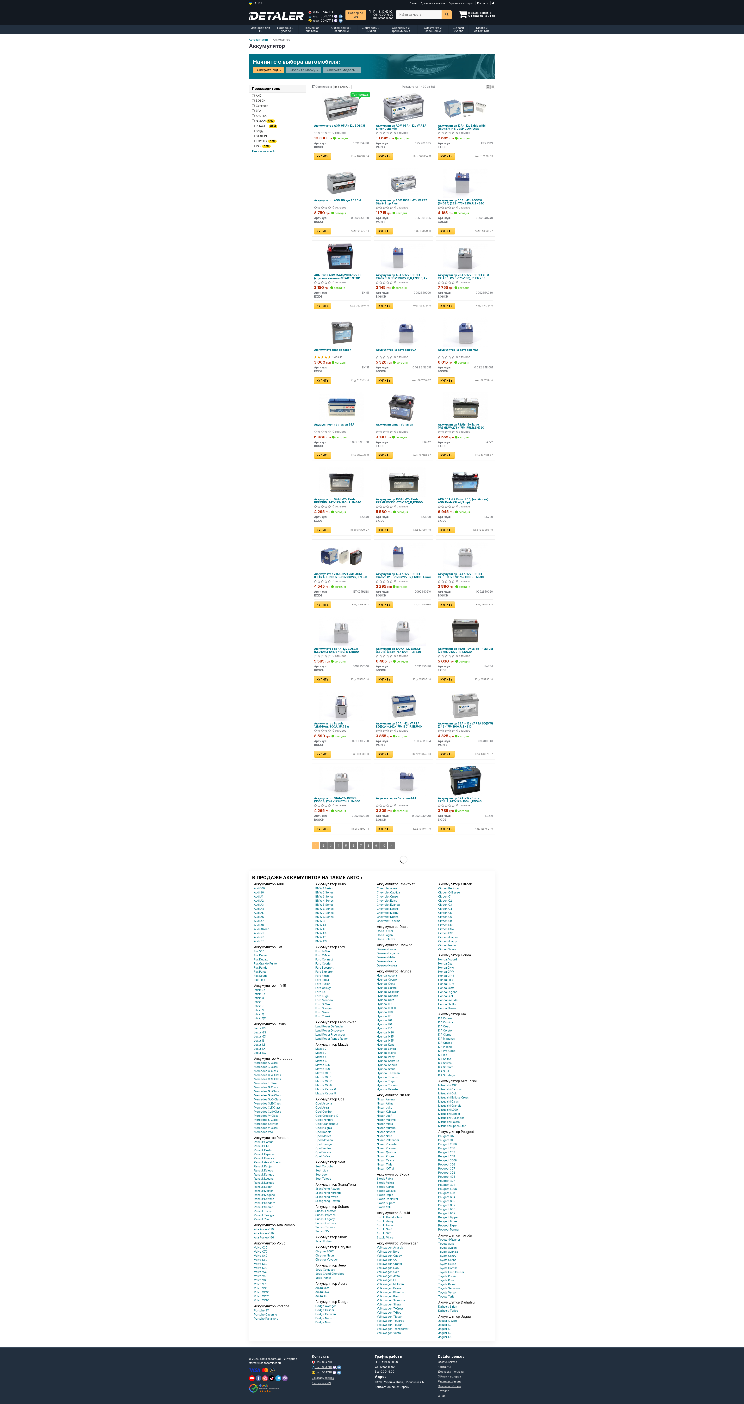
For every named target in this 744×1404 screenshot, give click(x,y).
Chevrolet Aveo (387, 888)
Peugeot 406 (446, 1176)
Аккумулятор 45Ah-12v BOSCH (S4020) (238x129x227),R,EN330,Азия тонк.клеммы (403, 277)
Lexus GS (260, 1032)
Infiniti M (259, 1010)
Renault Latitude (264, 1182)
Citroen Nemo (447, 945)
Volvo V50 (260, 1276)
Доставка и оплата (433, 3)
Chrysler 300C (324, 1251)
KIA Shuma (445, 1063)
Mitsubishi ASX (447, 1085)
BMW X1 (320, 925)
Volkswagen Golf (388, 1272)
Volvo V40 (261, 1272)
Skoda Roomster (387, 1199)
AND (259, 95)
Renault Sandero (264, 1203)
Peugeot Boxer (448, 1221)
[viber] (258, 1378)
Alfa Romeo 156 (264, 1229)
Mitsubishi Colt (447, 1093)
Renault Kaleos (263, 1170)
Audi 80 (259, 892)
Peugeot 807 (446, 1213)
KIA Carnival (445, 1022)
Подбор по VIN (355, 14)
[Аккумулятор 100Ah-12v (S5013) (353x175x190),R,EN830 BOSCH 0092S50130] (403, 630)
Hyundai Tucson (387, 1085)
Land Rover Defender (329, 1026)
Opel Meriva (323, 1136)
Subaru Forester (325, 1211)
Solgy (259, 131)
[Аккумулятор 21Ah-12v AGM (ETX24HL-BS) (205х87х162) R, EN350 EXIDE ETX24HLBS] (341, 556)
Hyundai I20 (384, 1020)
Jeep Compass (325, 1269)
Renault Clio (261, 1146)
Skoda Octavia (386, 1190)
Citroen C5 (445, 912)
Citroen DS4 (446, 929)
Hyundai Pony (386, 1056)
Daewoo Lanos (386, 949)
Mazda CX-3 (323, 1073)
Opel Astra (322, 1107)
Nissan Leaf (384, 1115)
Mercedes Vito (263, 1132)
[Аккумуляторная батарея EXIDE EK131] (341, 332)
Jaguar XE (444, 1324)
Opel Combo (323, 1111)
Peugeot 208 (446, 1156)
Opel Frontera (324, 1119)
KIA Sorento (445, 1067)
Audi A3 (259, 904)
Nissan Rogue (385, 1156)
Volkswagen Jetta (388, 1276)
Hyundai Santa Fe (388, 1060)
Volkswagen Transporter (392, 1328)
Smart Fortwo (323, 1241)
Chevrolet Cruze (387, 896)
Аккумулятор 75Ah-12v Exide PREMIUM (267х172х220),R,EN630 (465, 650)
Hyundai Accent (387, 975)
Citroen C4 (445, 908)
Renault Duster (263, 1150)
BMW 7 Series (324, 912)
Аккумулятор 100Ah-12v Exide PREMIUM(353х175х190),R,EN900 (399, 501)
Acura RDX (322, 1291)
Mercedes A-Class (266, 1062)
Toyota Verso (447, 1292)
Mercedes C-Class (266, 1071)
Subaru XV (322, 1231)
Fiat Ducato (261, 959)
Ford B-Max (322, 951)
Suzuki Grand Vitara (389, 1217)
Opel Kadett (323, 1132)
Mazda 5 (320, 1056)
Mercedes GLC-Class (267, 1099)
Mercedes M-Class (266, 1115)
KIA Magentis (446, 1038)
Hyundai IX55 (385, 1040)
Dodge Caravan (325, 1314)
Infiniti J (259, 1006)
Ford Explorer (324, 971)
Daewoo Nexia (386, 961)
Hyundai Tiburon (387, 1077)
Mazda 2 (320, 1048)
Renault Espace (264, 1154)
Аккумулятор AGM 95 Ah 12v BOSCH (339, 125)
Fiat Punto (260, 971)
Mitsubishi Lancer (449, 1113)
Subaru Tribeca (325, 1227)
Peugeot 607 (446, 1205)
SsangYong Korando (328, 1192)
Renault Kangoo (264, 1174)
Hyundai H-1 (384, 1004)
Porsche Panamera (266, 1318)
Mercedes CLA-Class (267, 1075)
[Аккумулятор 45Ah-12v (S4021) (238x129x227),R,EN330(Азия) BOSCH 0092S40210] (403, 556)
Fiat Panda (260, 967)
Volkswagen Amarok (390, 1247)
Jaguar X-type (447, 1320)
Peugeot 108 (446, 1140)
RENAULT (266, 126)
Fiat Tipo (259, 979)
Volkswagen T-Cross (390, 1308)
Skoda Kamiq (385, 1186)
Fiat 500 (259, 951)
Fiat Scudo (261, 975)
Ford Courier (323, 963)
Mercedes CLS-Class (267, 1079)
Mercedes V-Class (266, 1127)
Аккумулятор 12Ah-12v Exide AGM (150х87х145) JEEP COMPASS (462, 127)
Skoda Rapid (385, 1194)
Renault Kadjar (263, 1166)
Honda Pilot (445, 996)
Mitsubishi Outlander (451, 1117)
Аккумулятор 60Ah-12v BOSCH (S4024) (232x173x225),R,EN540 (461, 202)
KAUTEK (261, 115)
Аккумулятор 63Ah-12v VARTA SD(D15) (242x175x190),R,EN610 (465, 725)
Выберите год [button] (267, 70)
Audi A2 (259, 900)
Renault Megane (264, 1194)
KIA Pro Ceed (447, 1050)
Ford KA (320, 992)
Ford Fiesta (322, 975)
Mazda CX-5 (323, 1077)
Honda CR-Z (446, 975)
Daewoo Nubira (387, 965)
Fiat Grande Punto (265, 963)
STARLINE (262, 136)
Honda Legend (447, 992)
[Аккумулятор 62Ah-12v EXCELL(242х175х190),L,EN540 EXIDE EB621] (465, 780)
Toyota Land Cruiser (451, 1272)
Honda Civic (446, 967)
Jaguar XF (444, 1328)
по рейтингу (341, 86)
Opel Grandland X (326, 1123)
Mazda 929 (322, 1069)
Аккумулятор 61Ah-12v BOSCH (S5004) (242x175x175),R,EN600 (337, 800)
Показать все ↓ (263, 151)
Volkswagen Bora (388, 1251)
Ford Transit (323, 1016)
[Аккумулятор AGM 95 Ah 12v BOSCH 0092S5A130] (341, 107)
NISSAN (265, 120)
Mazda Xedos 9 (325, 1093)
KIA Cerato (445, 1030)
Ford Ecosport (324, 967)
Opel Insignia (323, 1127)
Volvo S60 (260, 1259)
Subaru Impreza (325, 1215)
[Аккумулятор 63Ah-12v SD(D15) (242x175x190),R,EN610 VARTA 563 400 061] (465, 705)
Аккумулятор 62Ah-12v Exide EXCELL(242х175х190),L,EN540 (460, 800)
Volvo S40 (260, 1255)
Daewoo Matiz (386, 957)
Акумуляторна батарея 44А (396, 798)
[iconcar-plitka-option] (488, 87)
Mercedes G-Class (266, 1087)
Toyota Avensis (448, 1251)
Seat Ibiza (321, 1170)
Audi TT (259, 941)
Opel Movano (324, 1140)
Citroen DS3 (446, 925)
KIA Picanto (445, 1046)
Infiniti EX (259, 989)
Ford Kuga (322, 996)
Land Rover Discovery (329, 1030)
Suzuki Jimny (385, 1221)
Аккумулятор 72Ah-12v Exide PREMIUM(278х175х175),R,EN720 (461, 426)
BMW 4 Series (324, 900)
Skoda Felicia (385, 1182)
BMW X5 (320, 937)
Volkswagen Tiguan (389, 1316)
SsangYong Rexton (327, 1200)
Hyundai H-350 (386, 1008)
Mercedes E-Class (265, 1083)
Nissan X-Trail (385, 1168)
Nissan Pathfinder (388, 1140)
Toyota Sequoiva (449, 1288)
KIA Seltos (444, 1059)
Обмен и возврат (449, 1376)
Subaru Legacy (325, 1219)
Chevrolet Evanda (388, 904)
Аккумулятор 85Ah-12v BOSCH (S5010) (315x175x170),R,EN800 (336, 650)
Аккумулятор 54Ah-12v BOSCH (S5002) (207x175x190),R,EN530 (461, 575)
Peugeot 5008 (447, 1188)
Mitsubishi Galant (448, 1101)
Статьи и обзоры (449, 1386)
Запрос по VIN (321, 1383)
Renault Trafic (263, 1211)
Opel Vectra (323, 1148)
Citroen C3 (445, 904)
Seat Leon (321, 1174)
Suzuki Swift (384, 1229)
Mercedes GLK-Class (267, 1107)
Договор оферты (449, 1381)
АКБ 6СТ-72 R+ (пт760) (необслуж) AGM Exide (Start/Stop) (463, 501)
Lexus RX (260, 1052)
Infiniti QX (260, 1018)
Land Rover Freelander (330, 1034)
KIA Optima (445, 1042)
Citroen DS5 (446, 933)
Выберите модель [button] (341, 70)
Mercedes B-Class (266, 1066)
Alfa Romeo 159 (264, 1233)
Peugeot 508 (446, 1193)
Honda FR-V (446, 979)
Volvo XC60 (262, 1292)
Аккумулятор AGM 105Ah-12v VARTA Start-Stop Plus (402, 202)
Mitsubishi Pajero (449, 1121)
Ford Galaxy (323, 987)
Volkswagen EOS (388, 1267)
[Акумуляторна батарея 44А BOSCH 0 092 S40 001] (403, 780)
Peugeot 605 (446, 1201)
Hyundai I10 (384, 1016)
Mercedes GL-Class (266, 1091)
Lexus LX (260, 1048)
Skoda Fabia (385, 1178)
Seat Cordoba (324, 1166)
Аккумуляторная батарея (332, 349)
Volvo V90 (261, 1288)
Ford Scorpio (323, 1008)
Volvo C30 (260, 1247)
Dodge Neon (323, 1318)
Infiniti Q (259, 1014)
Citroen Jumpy (447, 941)
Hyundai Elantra (387, 987)
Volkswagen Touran (389, 1324)
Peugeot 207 (446, 1152)
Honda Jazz (446, 987)
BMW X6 (321, 941)
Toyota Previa (447, 1276)
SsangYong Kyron (326, 1196)
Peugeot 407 (446, 1180)
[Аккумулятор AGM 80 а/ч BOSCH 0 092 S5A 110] (341, 182)
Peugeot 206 (446, 1148)
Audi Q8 (259, 937)
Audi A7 (259, 921)
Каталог (443, 1391)
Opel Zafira (322, 1156)
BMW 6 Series (324, 908)
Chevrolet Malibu (388, 912)
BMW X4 (320, 933)
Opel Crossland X (326, 1115)
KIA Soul (443, 1071)
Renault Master (263, 1190)
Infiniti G (259, 998)
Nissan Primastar (387, 1144)
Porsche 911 (261, 1310)
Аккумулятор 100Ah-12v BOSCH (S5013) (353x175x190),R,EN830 (398, 650)
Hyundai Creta (386, 983)
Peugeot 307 (446, 1168)
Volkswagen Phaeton (390, 1292)
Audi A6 (259, 916)
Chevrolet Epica (387, 900)
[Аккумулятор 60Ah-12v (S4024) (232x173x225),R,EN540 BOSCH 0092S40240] (465, 182)
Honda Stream (447, 1008)
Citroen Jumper (448, 937)
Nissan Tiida (384, 1164)
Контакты (482, 3)
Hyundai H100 (385, 1012)
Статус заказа (447, 1362)
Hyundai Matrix (386, 1052)
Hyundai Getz (385, 1000)
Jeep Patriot (323, 1277)
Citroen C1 (444, 896)
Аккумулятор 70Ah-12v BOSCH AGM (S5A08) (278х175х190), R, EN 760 (463, 277)
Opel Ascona (323, 1103)
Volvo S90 (260, 1267)
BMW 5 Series (324, 904)
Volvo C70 (261, 1251)
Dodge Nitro (323, 1322)
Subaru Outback (325, 1223)
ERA (258, 110)
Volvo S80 (260, 1263)
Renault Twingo (264, 1215)
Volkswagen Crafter (389, 1263)
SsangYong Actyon (327, 1188)
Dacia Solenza (386, 939)
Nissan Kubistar (386, 1111)
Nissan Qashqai (386, 1152)
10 (383, 845)
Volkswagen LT (386, 1280)
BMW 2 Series (324, 892)
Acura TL (321, 1296)
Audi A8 (259, 925)
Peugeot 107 (446, 1136)
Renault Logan (263, 1186)
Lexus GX (260, 1036)
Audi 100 (259, 888)
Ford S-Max (322, 1004)
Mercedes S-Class (266, 1119)
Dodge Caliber (324, 1310)
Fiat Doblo (260, 955)
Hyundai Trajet (386, 1081)
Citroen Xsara (447, 949)
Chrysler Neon (324, 1255)
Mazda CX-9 (323, 1085)
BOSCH (260, 100)
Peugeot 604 (446, 1197)
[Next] (391, 845)
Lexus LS (259, 1044)
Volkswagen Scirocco (391, 1300)
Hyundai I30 (384, 1024)
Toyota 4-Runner (449, 1239)
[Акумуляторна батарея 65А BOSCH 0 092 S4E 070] (341, 406)
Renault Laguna (264, 1178)
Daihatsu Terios (448, 1310)
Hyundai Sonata (387, 1065)
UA (254, 3)
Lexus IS (259, 1040)
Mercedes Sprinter (266, 1123)
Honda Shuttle (447, 1004)
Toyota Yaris (446, 1296)
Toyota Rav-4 (447, 1284)
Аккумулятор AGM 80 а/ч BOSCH (337, 200)
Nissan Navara (386, 1132)
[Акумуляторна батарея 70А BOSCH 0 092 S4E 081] (465, 332)
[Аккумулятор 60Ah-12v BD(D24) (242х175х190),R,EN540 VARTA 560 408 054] (403, 705)
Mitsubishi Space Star (452, 1126)
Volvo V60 (261, 1280)
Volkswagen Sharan (389, 1304)
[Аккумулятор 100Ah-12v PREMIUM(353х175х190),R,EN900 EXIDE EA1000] (403, 481)
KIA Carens (445, 1018)
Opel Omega (323, 1144)
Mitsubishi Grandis (449, 1105)
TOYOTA (265, 141)
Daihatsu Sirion (447, 1306)
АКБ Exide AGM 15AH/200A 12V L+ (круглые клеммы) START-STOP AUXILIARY (337, 277)
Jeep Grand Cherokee (329, 1273)
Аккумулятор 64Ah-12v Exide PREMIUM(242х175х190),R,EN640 (337, 501)
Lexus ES (260, 1028)
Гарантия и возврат (461, 3)
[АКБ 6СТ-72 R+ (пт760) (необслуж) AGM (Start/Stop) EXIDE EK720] (465, 481)
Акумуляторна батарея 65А (334, 424)
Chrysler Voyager (326, 1259)
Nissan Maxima (386, 1119)
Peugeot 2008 (447, 1144)
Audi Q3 (259, 933)
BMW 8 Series (324, 916)
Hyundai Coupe (387, 979)
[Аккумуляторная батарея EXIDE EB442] (403, 406)
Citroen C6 (445, 916)
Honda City (445, 963)
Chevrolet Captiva (388, 892)
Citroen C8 (445, 921)
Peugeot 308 (446, 1172)
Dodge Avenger (325, 1306)
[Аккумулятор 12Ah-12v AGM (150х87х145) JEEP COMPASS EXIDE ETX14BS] (465, 107)
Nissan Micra (385, 1123)
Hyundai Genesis (387, 995)
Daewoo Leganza (388, 953)
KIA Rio (442, 1054)
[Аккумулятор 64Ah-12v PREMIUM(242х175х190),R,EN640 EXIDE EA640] (341, 481)
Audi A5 (259, 912)
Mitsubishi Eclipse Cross (453, 1097)
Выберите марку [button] (302, 70)
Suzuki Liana (385, 1225)
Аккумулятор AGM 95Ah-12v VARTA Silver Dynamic (401, 127)
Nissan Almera (386, 1099)
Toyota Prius (446, 1280)
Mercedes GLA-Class (267, 1095)
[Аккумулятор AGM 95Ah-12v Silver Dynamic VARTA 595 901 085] (403, 107)
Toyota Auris (446, 1243)
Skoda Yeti (384, 1207)
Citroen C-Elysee (449, 892)
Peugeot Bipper (448, 1217)
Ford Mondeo (324, 1000)
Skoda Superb (386, 1203)
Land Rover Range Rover (331, 1038)
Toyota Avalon (447, 1247)
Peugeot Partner (448, 1229)
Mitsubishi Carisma (450, 1089)
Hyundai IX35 (385, 1036)
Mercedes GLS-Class (267, 1111)
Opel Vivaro (323, 1152)
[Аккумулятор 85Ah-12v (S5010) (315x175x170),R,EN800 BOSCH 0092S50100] (341, 630)
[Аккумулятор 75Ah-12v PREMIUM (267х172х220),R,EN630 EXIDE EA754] (465, 630)
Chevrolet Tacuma (388, 921)
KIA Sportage (446, 1075)
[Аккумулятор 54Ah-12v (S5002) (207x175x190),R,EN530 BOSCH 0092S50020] (465, 556)
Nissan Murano (386, 1127)
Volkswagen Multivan (390, 1284)
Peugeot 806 (446, 1209)
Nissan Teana (385, 1160)
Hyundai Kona (385, 1044)
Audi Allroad (261, 929)
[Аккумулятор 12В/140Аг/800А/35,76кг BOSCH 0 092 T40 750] (341, 705)
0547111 (323, 12)
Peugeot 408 (446, 1184)
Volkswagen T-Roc (389, 1312)
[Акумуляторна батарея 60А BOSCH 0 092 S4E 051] (403, 332)
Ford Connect (324, 959)
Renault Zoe (262, 1219)
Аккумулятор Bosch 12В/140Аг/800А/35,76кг (331, 725)
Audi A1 (258, 896)
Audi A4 (259, 908)
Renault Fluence (264, 1158)
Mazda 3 (320, 1052)
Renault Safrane (264, 1199)
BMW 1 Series (324, 888)
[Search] (447, 14)
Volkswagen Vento (389, 1332)
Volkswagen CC (387, 1259)
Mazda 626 (322, 1065)
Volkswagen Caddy (389, 1255)
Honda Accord (447, 959)
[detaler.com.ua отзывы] (264, 1388)
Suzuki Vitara (385, 1237)
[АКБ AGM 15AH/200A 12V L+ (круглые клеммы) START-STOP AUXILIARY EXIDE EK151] (342, 257)
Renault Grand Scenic (268, 1162)
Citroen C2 (445, 900)
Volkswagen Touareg (390, 1320)
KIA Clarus (444, 1034)
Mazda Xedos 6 (325, 1089)
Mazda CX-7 (323, 1081)
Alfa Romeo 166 (264, 1237)
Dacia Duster (385, 931)
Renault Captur (263, 1142)
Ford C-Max (323, 955)
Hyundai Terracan (388, 1073)
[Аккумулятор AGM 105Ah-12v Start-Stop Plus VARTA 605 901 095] (403, 182)
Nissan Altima (385, 1103)
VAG (262, 146)
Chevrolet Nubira (388, 916)
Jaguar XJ (444, 1332)
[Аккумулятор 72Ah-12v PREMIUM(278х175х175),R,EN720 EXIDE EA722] (465, 406)
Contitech (262, 105)
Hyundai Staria (386, 1069)
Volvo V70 (261, 1284)
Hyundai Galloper (388, 991)
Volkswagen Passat (389, 1288)
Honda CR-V (446, 971)
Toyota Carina (447, 1260)
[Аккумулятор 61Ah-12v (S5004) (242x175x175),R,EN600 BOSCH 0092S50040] (341, 780)
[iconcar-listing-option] (492, 87)
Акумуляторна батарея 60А (396, 349)
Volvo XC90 (262, 1300)
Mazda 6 (321, 1060)
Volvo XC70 (262, 1296)
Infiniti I (258, 1002)
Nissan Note (384, 1136)
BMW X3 (320, 929)
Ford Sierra (322, 1012)
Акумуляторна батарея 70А (458, 349)
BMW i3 (320, 921)
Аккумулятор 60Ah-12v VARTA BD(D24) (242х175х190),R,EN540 (399, 725)
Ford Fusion (322, 983)
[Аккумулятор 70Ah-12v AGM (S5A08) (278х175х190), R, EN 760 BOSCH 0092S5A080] (465, 257)
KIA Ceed (444, 1026)
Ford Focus (322, 979)
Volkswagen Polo (388, 1296)
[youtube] (252, 1378)
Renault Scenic (263, 1207)
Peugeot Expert (448, 1225)
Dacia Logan (385, 935)
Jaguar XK (445, 1337)
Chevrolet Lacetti (388, 908)
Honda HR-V (446, 983)
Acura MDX (322, 1287)
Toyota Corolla (447, 1268)
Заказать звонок (323, 1377)
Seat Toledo (323, 1178)
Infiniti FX (259, 994)
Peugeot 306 (446, 1164)
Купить (323, 156)
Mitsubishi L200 (448, 1109)
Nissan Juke (384, 1107)
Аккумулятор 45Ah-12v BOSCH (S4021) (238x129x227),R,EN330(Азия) (403, 575)
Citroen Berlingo (448, 888)
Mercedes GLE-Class (267, 1103)
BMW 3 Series (324, 896)
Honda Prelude (448, 1000)
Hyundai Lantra (386, 1048)
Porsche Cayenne (265, 1314)
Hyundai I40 (384, 1028)
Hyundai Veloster (388, 1089)
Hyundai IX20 (385, 1032)
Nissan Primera (386, 1148)
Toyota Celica (447, 1264)
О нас (413, 3)
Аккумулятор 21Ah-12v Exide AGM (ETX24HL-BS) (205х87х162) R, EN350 (340, 575)
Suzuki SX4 (384, 1233)
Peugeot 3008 (447, 1160)
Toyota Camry (447, 1255)
